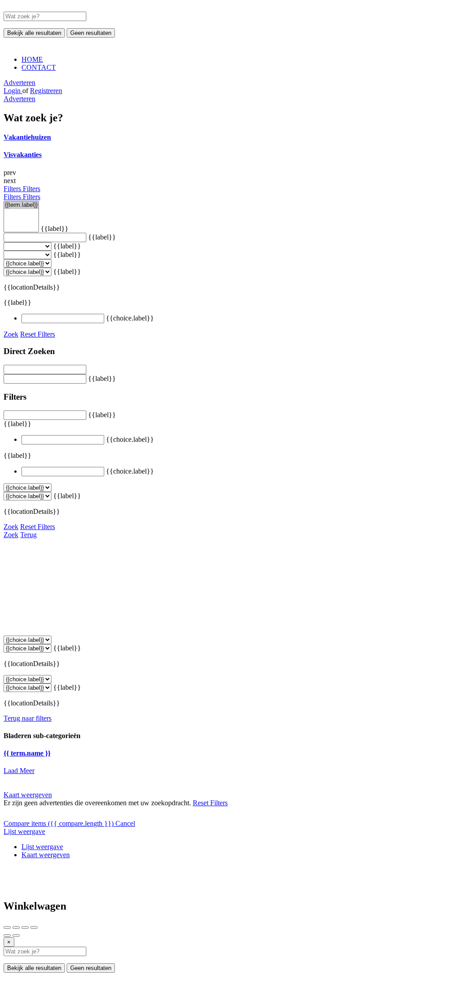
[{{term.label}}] (21, 205)
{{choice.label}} (130, 318)
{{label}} (54, 228)
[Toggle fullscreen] (25, 927)
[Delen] (16, 927)
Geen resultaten (90, 33)
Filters (13, 188)
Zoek (11, 334)
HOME (32, 59)
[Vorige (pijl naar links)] (7, 935)
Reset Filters (37, 334)
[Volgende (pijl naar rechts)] (16, 935)
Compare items (59, 823)
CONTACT (38, 67)
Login (13, 90)
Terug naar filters (27, 718)
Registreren (46, 90)
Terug (28, 534)
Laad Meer (19, 770)
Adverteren (19, 82)
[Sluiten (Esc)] (7, 927)
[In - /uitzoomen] (34, 927)
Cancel (125, 823)
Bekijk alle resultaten (34, 33)
